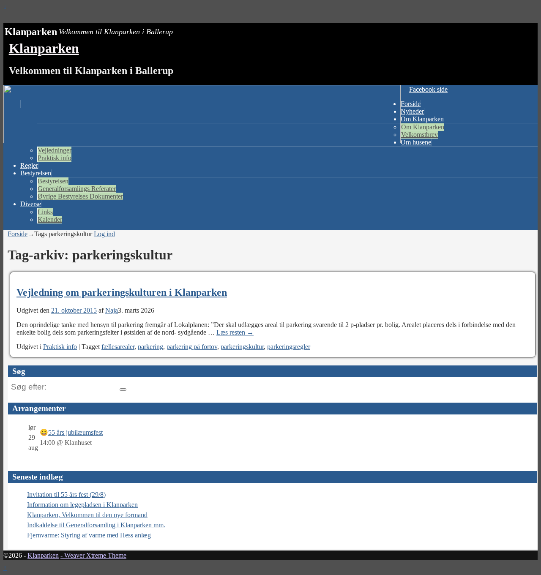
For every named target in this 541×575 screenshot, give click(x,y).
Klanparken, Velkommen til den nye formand (87, 514)
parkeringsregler (288, 346)
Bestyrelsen (35, 173)
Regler (29, 165)
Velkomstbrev (419, 134)
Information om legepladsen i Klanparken (82, 504)
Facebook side (428, 89)
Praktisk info (54, 157)
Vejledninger (54, 150)
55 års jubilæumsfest (75, 432)
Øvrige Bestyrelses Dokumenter (80, 196)
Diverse (30, 203)
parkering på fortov (192, 346)
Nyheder (412, 111)
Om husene (416, 142)
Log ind (104, 233)
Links (45, 211)
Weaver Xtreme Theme (95, 555)
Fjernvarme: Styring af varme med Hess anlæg (89, 535)
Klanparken (44, 48)
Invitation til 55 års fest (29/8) (66, 494)
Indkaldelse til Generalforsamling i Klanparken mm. (96, 525)
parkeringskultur (242, 346)
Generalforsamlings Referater (77, 188)
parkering (150, 346)
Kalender (50, 219)
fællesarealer (117, 346)
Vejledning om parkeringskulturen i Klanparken (121, 292)
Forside (411, 103)
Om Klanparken (422, 119)
